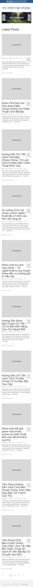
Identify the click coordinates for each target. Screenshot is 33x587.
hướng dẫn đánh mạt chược (8, 345)
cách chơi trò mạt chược (7, 73)
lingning (5, 58)
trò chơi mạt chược (16, 7)
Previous (3, 17)
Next (29, 17)
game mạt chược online (7, 454)
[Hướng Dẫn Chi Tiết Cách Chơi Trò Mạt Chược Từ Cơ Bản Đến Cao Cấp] (16, 361)
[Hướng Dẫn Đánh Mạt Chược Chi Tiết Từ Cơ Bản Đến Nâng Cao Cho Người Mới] (16, 306)
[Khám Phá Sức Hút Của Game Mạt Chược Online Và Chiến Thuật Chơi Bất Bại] (16, 89)
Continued (5, 69)
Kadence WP (25, 584)
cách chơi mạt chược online (8, 180)
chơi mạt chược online (7, 234)
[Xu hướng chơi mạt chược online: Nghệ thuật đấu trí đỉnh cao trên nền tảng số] (16, 196)
